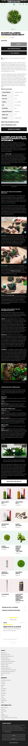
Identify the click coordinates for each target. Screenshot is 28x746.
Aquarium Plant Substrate (6, 663)
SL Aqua (3, 695)
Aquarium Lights (4, 666)
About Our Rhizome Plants (8, 125)
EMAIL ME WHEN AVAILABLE (14, 48)
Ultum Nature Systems (6, 680)
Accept (13, 735)
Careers (3, 719)
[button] (23, 4)
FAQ (2, 712)
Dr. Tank (3, 692)
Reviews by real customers (10, 607)
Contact (3, 714)
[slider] (14, 450)
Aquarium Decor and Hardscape (8, 661)
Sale (2, 674)
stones (7, 202)
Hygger (2, 702)
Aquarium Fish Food (5, 673)
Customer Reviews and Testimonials (9, 717)
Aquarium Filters (4, 664)
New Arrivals (4, 652)
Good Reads (3, 710)
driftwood (3, 202)
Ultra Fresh (3, 693)
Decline (13, 739)
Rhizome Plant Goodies (14, 129)
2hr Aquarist (3, 688)
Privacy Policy (8, 731)
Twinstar (3, 683)
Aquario (3, 685)
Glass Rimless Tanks (5, 654)
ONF (2, 687)
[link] (13, 639)
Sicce (2, 697)
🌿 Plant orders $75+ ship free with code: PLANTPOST (14, 1)
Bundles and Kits (5, 657)
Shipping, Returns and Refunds (11, 610)
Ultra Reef (3, 698)
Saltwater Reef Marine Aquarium (8, 671)
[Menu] (1, 4)
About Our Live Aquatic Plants (10, 122)
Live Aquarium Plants (5, 659)
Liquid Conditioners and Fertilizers (8, 669)
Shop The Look (4, 707)
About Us (3, 709)
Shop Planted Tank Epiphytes (14, 481)
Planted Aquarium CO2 (6, 668)
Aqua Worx (3, 690)
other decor (13, 202)
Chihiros (3, 681)
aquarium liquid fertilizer (14, 422)
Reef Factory (4, 700)
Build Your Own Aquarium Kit (7, 656)
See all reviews (13, 642)
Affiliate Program (4, 716)
